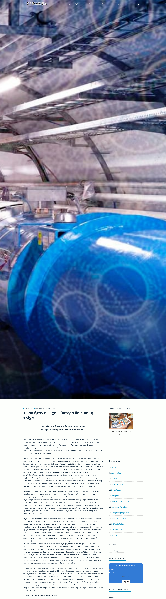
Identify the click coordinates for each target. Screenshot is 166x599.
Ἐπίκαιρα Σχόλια (117, 484)
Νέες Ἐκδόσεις (116, 529)
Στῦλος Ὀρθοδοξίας (90, 4)
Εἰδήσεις (114, 467)
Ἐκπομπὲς (115, 496)
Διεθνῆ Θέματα (116, 473)
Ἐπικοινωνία (130, 4)
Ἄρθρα (77, 4)
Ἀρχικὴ (69, 4)
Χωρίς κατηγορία (117, 535)
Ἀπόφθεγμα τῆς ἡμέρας (120, 518)
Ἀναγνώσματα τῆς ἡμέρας (111, 4)
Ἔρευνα (114, 479)
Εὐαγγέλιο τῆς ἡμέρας (119, 507)
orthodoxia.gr (39, 408)
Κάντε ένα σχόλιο (53, 408)
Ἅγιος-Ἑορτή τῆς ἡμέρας (120, 513)
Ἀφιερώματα (116, 490)
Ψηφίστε (126, 582)
